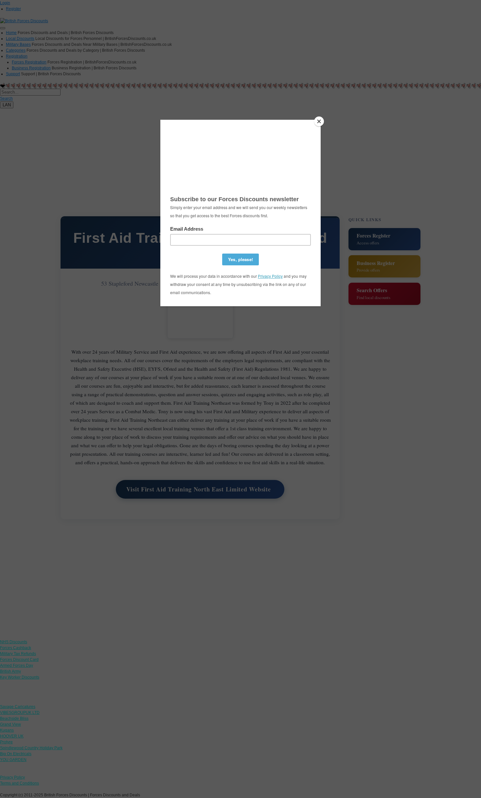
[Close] (319, 121)
